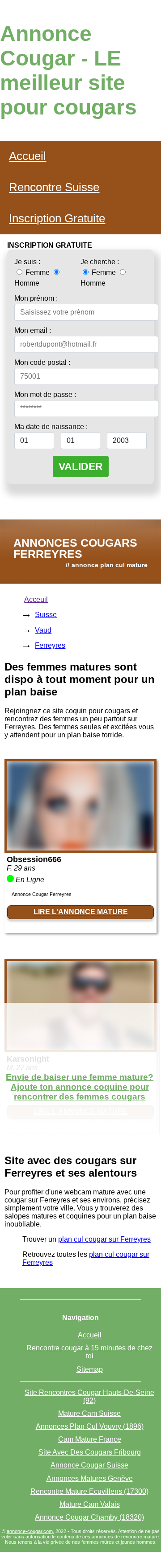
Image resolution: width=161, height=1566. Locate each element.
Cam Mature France (89, 1439)
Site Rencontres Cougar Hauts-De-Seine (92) (89, 1396)
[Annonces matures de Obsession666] (80, 848)
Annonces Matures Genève (90, 1478)
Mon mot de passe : (45, 394)
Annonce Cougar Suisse (89, 1465)
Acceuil (36, 599)
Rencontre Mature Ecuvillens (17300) (89, 1491)
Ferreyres (50, 645)
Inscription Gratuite (57, 218)
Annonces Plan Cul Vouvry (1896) (90, 1426)
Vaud (43, 630)
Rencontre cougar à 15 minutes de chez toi (89, 1352)
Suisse (46, 614)
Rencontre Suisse (54, 187)
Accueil (27, 156)
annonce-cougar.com (30, 1531)
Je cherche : (99, 262)
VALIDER (81, 466)
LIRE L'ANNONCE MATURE (81, 912)
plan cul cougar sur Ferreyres (104, 1239)
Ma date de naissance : (51, 426)
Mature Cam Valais (89, 1504)
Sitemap (89, 1369)
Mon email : (32, 330)
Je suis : (27, 262)
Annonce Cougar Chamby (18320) (89, 1517)
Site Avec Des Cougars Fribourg (89, 1452)
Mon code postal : (42, 362)
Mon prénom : (36, 298)
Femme (37, 272)
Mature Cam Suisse (89, 1413)
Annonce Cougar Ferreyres (42, 894)
